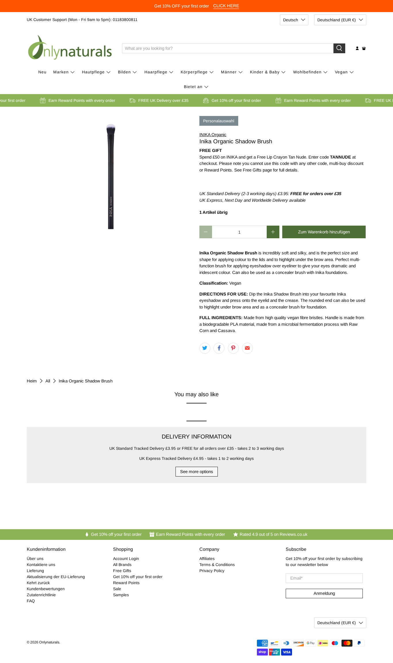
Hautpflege (93, 72)
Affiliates (207, 558)
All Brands (122, 564)
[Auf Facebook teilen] (218, 348)
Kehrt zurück (38, 582)
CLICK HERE (226, 5)
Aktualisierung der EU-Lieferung (56, 576)
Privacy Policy (211, 570)
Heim (32, 381)
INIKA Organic (212, 134)
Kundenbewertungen (46, 588)
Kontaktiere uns (41, 564)
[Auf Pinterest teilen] (233, 348)
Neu (42, 72)
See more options (196, 471)
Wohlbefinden (307, 72)
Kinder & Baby (265, 72)
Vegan (341, 72)
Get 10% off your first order (138, 576)
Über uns (35, 558)
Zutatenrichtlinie (41, 594)
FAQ (31, 601)
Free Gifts (122, 570)
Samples (121, 594)
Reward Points (126, 582)
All (47, 381)
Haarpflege (155, 72)
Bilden (124, 72)
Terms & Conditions (217, 564)
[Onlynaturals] (70, 48)
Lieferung (35, 570)
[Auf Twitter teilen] (204, 348)
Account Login (126, 558)
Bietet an (193, 86)
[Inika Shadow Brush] (110, 173)
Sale (117, 588)
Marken (61, 72)
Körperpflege (194, 72)
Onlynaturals (49, 642)
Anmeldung (324, 593)
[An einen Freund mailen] (247, 348)
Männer (229, 72)
